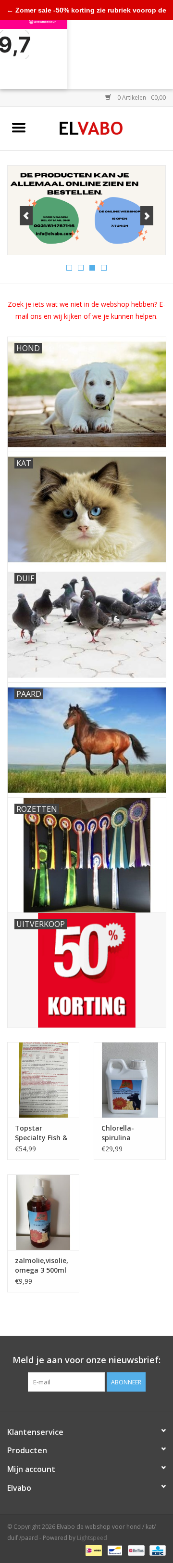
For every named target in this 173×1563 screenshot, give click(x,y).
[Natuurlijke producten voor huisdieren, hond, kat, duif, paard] (105, 127)
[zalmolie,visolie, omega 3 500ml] (43, 1212)
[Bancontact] (113, 1550)
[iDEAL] (92, 1550)
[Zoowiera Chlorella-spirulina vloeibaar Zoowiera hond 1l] (130, 1080)
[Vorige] (26, 215)
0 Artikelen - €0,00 (141, 97)
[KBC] (156, 1550)
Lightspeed (92, 1538)
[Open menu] (18, 127)
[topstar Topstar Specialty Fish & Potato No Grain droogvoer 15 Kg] (43, 1080)
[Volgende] (146, 215)
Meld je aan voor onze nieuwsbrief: (86, 1360)
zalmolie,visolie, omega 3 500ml (41, 1265)
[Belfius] (135, 1550)
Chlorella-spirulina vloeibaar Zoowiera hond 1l (126, 1133)
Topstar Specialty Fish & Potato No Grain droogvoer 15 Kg (42, 1133)
